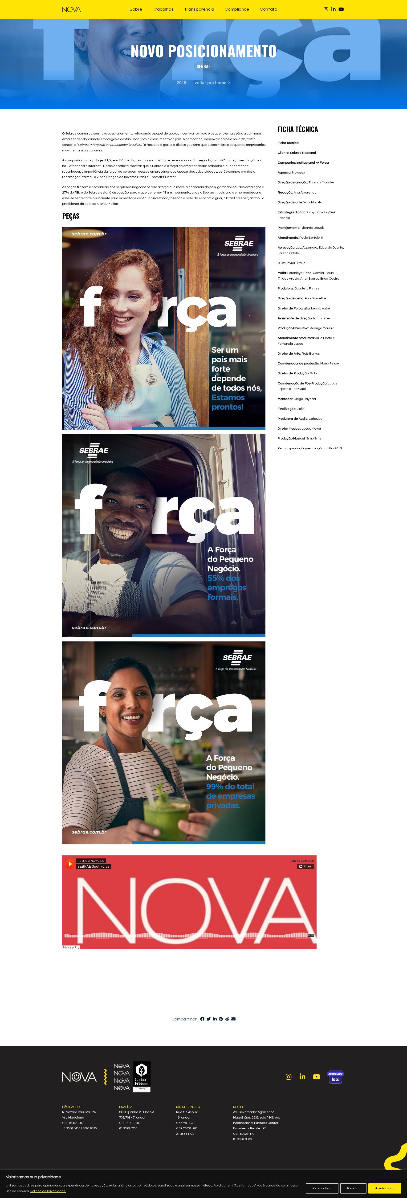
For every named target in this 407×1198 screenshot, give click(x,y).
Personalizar (322, 1188)
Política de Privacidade (48, 1191)
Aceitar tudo (384, 1188)
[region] (203, 1184)
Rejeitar (353, 1188)
